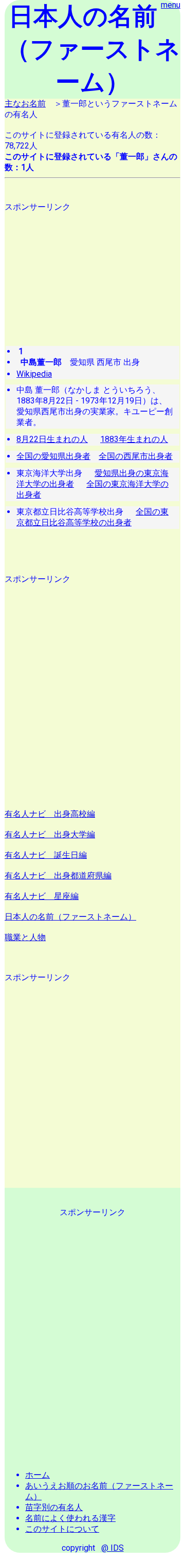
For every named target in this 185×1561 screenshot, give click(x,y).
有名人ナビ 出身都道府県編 (58, 875)
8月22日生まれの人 (52, 439)
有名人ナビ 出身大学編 (50, 834)
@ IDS (112, 1548)
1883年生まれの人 (134, 439)
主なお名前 (25, 103)
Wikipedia (34, 374)
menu (170, 5)
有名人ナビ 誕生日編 (46, 855)
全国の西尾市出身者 (136, 456)
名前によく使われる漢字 (70, 1518)
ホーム (37, 1475)
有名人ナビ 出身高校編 (50, 814)
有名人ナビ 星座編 (42, 896)
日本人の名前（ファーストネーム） (70, 917)
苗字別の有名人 (54, 1507)
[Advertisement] (92, 269)
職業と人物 (25, 937)
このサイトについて (62, 1529)
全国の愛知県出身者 (53, 456)
